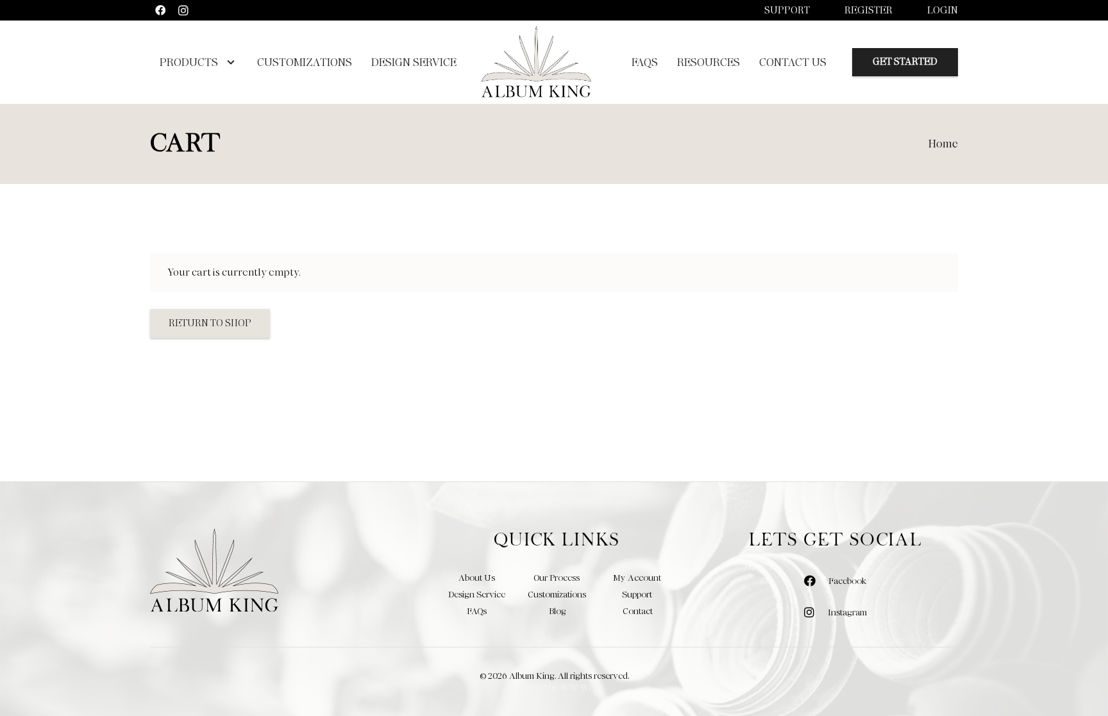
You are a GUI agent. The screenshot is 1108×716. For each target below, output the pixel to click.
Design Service (476, 594)
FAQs (477, 610)
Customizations (557, 594)
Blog (557, 610)
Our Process (556, 577)
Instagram (847, 612)
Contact (638, 610)
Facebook (847, 580)
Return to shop (210, 323)
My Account (637, 577)
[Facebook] (160, 10)
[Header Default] (536, 62)
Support (787, 10)
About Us (476, 577)
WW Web (579, 687)
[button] (228, 62)
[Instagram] (183, 10)
